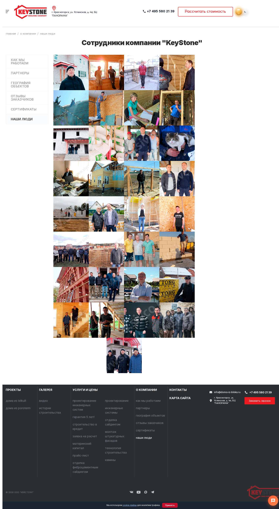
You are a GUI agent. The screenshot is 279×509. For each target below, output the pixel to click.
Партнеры (20, 73)
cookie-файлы (130, 505)
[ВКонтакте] (131, 492)
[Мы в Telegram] (152, 492)
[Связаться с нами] (273, 501)
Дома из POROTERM (18, 408)
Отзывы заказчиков (22, 97)
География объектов (21, 84)
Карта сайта (180, 398)
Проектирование (116, 400)
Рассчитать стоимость (205, 12)
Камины (110, 460)
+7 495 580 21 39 (161, 11)
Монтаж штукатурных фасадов (114, 436)
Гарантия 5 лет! (84, 417)
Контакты (178, 390)
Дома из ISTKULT (16, 400)
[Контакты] (261, 492)
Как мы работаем (19, 61)
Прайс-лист (81, 455)
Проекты (13, 390)
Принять (170, 505)
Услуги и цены (85, 390)
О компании (146, 390)
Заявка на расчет (85, 436)
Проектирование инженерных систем (84, 405)
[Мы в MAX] (146, 492)
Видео (43, 400)
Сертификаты (23, 109)
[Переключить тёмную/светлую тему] (242, 11)
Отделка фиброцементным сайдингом (85, 467)
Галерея (45, 390)
